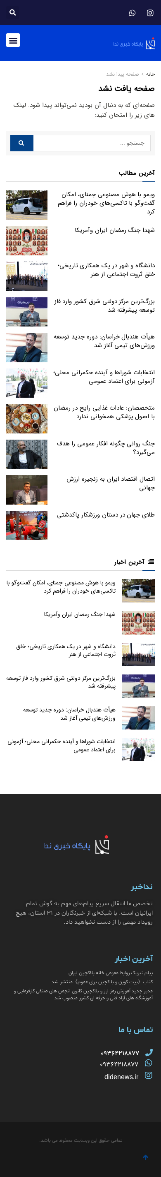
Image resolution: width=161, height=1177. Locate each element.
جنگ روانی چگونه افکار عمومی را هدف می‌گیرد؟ (106, 448)
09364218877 (119, 1064)
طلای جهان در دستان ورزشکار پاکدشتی (106, 515)
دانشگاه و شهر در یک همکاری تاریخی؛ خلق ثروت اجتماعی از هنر (106, 270)
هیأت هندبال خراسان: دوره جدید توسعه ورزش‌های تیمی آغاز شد (104, 341)
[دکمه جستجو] (21, 143)
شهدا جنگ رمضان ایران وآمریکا (115, 230)
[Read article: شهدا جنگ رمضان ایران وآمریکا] (26, 241)
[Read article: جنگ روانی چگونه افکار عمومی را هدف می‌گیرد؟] (26, 454)
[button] (12, 12)
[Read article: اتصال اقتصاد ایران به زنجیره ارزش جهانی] (26, 490)
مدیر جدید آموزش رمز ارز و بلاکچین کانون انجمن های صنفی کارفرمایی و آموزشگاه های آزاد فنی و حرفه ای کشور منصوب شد (83, 994)
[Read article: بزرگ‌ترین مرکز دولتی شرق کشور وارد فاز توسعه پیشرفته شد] (26, 312)
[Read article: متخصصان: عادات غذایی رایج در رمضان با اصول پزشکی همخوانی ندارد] (26, 418)
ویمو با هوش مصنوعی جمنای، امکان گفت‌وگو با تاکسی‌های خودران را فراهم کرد (106, 203)
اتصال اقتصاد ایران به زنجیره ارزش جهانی (110, 483)
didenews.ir (121, 1076)
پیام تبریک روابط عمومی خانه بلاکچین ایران (111, 973)
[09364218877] (149, 1052)
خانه (149, 74)
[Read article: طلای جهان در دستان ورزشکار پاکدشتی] (26, 525)
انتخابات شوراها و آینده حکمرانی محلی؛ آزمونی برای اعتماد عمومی (104, 377)
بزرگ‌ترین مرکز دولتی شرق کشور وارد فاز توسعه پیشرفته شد (104, 306)
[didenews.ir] (148, 1075)
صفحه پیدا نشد (122, 74)
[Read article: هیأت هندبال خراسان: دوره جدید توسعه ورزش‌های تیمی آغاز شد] (26, 347)
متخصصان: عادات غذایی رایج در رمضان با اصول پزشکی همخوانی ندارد (104, 412)
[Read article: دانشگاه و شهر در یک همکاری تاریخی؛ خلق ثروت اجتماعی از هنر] (26, 276)
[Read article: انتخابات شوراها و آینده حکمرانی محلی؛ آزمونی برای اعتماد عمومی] (26, 383)
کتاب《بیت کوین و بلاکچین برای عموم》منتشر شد (102, 982)
